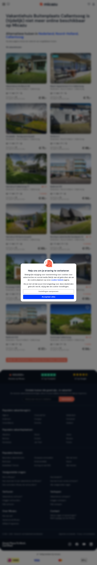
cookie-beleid (57, 280)
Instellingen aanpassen (48, 291)
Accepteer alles (48, 297)
